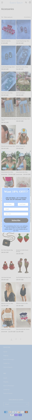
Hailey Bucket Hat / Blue (21, 172)
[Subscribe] (27, 404)
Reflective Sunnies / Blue (22, 303)
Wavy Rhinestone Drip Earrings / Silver (8, 119)
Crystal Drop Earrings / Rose (22, 41)
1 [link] (11, 339)
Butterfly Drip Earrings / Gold (23, 118)
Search (5, 351)
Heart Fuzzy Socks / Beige (22, 67)
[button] (2, 2)
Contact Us (6, 363)
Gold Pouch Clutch (20, 93)
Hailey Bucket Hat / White (7, 172)
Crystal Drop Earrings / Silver (8, 67)
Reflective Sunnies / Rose (7, 303)
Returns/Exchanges (8, 359)
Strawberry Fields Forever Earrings (22, 250)
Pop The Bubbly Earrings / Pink (23, 277)
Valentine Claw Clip (5, 41)
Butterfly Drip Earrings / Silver (8, 146)
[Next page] (21, 339)
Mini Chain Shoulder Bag (7, 250)
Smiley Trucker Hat (20, 146)
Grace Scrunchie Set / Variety (23, 329)
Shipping (5, 355)
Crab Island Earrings (6, 277)
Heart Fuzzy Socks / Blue (7, 93)
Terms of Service (7, 367)
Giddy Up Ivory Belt (5, 329)
